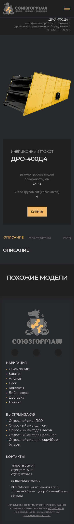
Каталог (52, 29)
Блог (13, 383)
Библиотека (19, 393)
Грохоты (63, 23)
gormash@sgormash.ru (25, 480)
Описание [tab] (13, 237)
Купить (37, 211)
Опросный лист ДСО (26, 421)
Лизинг (15, 402)
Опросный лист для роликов (32, 435)
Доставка (16, 397)
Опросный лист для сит (28, 425)
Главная (65, 29)
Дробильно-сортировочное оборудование (41, 26)
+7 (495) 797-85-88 (22, 470)
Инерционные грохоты (39, 23)
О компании (19, 369)
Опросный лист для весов (30, 430)
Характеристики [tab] (39, 238)
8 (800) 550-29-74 (23, 465)
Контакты (16, 388)
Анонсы (15, 378)
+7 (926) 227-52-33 (21, 474)
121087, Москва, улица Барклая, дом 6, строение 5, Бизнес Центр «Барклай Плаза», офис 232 (39, 491)
